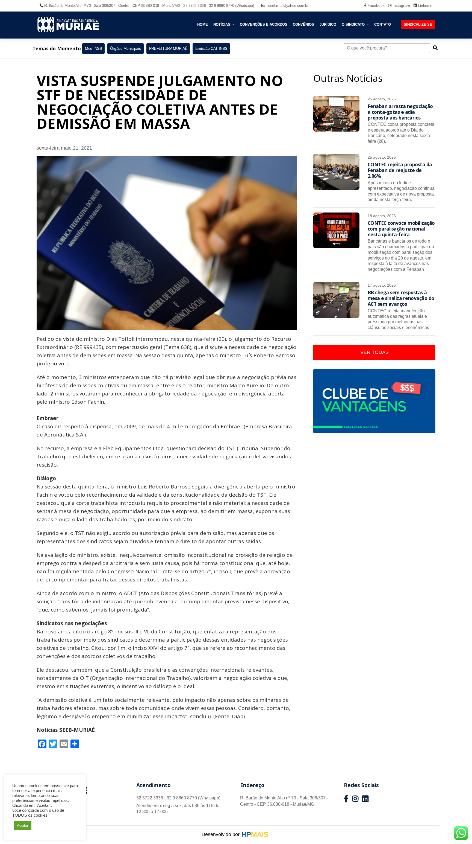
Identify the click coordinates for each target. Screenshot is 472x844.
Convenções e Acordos (263, 24)
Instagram (401, 5)
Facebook (376, 5)
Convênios (303, 24)
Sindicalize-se (418, 24)
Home (202, 24)
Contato (382, 24)
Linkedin (424, 5)
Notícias (222, 24)
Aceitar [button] (22, 825)
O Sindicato (354, 24)
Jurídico (328, 24)
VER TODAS (374, 352)
